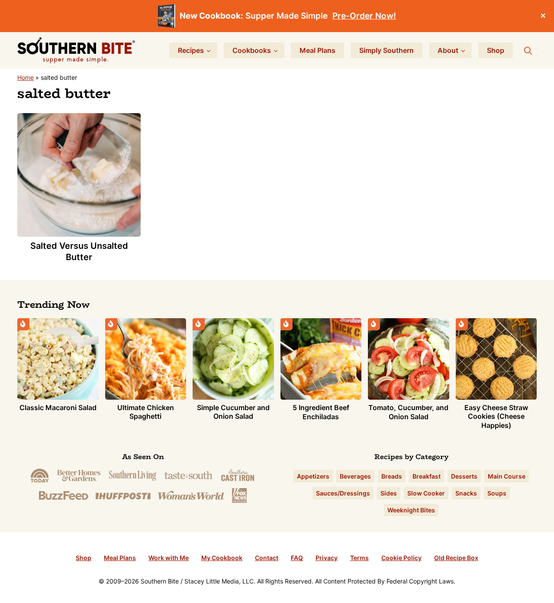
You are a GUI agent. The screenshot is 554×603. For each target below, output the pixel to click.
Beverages (355, 476)
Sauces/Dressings (343, 493)
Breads (391, 476)
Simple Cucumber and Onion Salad (233, 412)
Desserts (464, 476)
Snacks (466, 493)
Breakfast (426, 476)
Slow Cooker (426, 493)
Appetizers (313, 476)
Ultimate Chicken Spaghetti (145, 412)
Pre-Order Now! (364, 16)
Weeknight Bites (411, 510)
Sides (388, 493)
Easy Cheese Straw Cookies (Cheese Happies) (496, 416)
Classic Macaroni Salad (58, 407)
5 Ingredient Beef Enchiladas (321, 412)
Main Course (506, 476)
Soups (496, 493)
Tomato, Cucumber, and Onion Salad (408, 412)
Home (25, 77)
